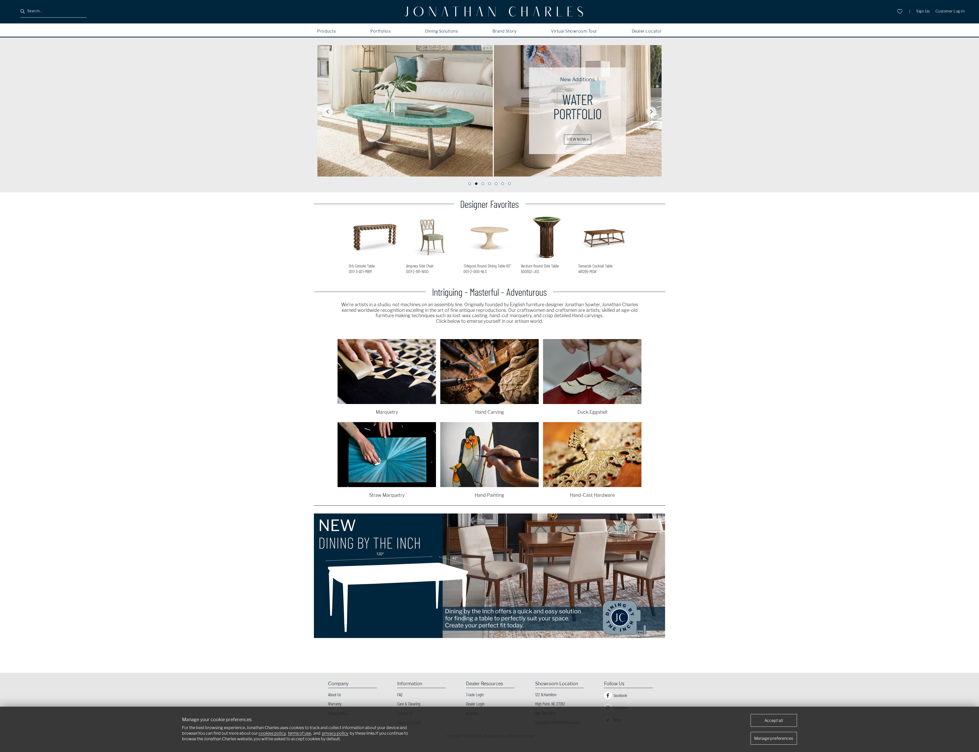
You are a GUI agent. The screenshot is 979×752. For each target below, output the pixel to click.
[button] (328, 112)
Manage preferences (773, 738)
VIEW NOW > (577, 139)
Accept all (773, 720)
